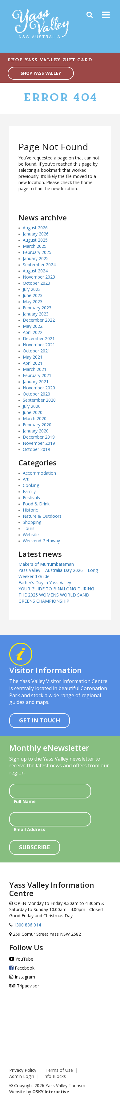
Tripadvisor (27, 986)
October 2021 (36, 351)
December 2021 (39, 338)
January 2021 (36, 381)
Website (31, 534)
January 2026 (36, 234)
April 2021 (32, 363)
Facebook (24, 968)
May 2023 (32, 301)
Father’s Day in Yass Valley (44, 582)
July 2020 (32, 406)
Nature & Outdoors (42, 516)
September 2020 (39, 400)
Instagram (24, 977)
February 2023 (37, 308)
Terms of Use (59, 1070)
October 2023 (36, 283)
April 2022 (32, 332)
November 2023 (39, 277)
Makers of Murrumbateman (46, 564)
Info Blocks (54, 1076)
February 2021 (37, 375)
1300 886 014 (27, 925)
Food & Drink (36, 504)
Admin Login (21, 1076)
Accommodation (39, 473)
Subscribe (34, 847)
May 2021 (32, 357)
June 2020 (32, 412)
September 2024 (39, 264)
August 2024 (35, 271)
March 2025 (34, 246)
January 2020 (36, 431)
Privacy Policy (22, 1070)
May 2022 (32, 326)
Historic (30, 510)
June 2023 (32, 295)
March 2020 (34, 418)
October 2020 (36, 394)
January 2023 (36, 314)
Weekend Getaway (41, 541)
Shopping (32, 522)
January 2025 (36, 258)
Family (29, 491)
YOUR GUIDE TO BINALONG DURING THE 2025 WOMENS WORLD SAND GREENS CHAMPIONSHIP (56, 595)
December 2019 (39, 437)
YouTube (23, 959)
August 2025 (35, 240)
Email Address (29, 829)
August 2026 (35, 228)
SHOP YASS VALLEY (41, 73)
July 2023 (32, 289)
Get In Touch (39, 720)
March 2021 (34, 369)
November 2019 (39, 443)
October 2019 (36, 449)
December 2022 (39, 320)
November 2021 (39, 345)
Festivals (31, 497)
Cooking (31, 485)
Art (26, 479)
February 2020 (37, 425)
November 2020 (39, 388)
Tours (28, 528)
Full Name (25, 801)
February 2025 (37, 252)
